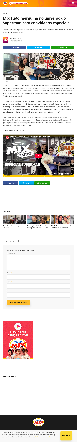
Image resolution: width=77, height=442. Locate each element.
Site (8, 291)
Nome (9, 273)
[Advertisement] (38, 199)
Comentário (11, 253)
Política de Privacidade (42, 437)
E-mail (9, 282)
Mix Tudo (6, 13)
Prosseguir (66, 436)
